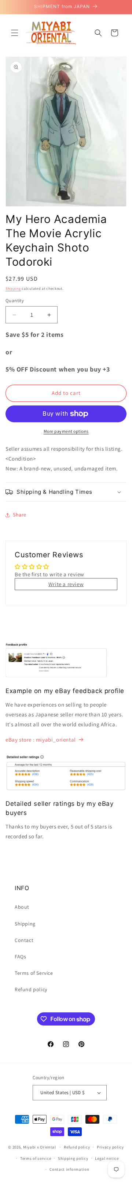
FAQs (20, 956)
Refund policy (31, 989)
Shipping (13, 288)
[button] (15, 33)
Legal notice (106, 1158)
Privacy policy (110, 1147)
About (22, 907)
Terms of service (35, 1158)
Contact (24, 940)
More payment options (66, 431)
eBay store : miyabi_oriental (41, 739)
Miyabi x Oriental (39, 1147)
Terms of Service (34, 973)
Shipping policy (73, 1158)
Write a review (66, 584)
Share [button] (19, 514)
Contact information (69, 1169)
